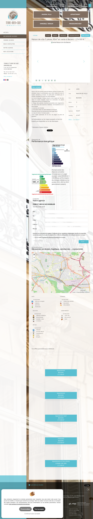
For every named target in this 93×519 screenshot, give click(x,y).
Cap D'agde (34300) (73, 513)
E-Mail (35, 220)
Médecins (37, 303)
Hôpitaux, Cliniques (39, 301)
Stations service (40, 331)
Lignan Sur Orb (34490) (73, 509)
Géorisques (55, 121)
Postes (37, 335)
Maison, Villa (46, 14)
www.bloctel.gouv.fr (44, 235)
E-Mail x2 (35, 224)
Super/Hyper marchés (68, 301)
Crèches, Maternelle (41, 315)
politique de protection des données (51, 237)
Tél (34, 216)
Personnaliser (25, 509)
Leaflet (73, 292)
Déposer (73, 5)
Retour (35, 35)
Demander (51, 5)
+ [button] (34, 254)
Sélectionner (63, 35)
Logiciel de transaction (81, 502)
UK (8, 80)
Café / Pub (67, 315)
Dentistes (37, 305)
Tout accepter (39, 509)
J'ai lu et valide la (39, 237)
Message (35, 229)
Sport (66, 319)
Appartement (75, 14)
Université (38, 321)
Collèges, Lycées (40, 319)
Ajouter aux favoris (37, 485)
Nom (34, 211)
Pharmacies (37, 306)
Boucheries (66, 303)
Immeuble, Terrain (46, 24)
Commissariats (39, 333)
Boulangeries (67, 305)
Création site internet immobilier (83, 503)
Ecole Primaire (39, 317)
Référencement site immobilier (83, 505)
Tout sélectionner (36, 299)
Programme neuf (75, 24)
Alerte (62, 5)
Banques (38, 337)
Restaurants (68, 317)
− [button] (34, 257)
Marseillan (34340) (72, 512)
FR (5, 80)
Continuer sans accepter (32, 514)
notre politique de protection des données (19, 504)
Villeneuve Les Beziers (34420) (75, 515)
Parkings (38, 329)
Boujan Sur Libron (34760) (74, 510)
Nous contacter (8, 76)
